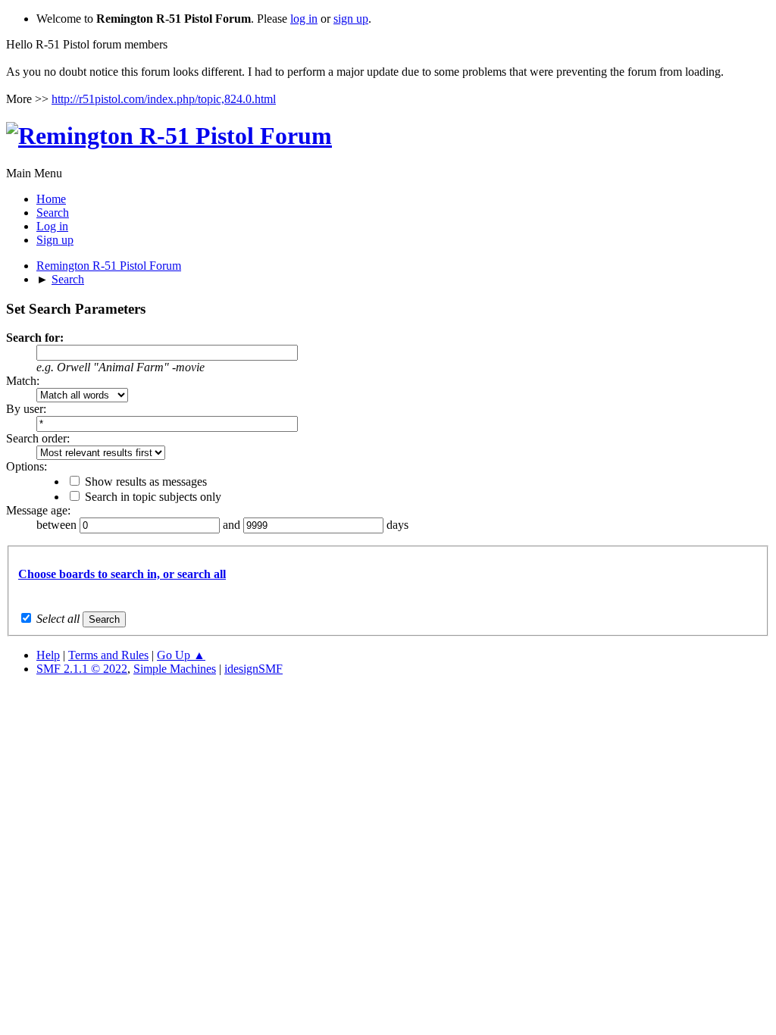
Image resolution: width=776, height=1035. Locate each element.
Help (48, 655)
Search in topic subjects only (153, 496)
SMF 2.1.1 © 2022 (81, 668)
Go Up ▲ (181, 655)
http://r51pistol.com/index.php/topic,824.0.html (164, 98)
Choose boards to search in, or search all (122, 574)
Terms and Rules (108, 655)
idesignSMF (253, 668)
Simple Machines (174, 668)
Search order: (38, 438)
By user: (26, 408)
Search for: (35, 337)
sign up (350, 18)
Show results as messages (146, 481)
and (233, 524)
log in (304, 18)
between (58, 524)
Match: (22, 380)
